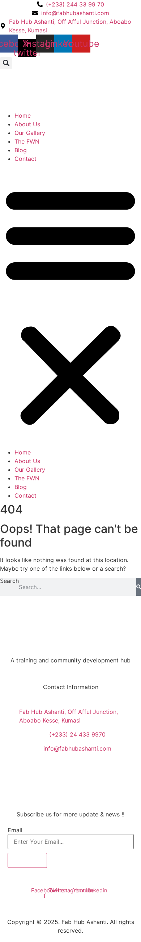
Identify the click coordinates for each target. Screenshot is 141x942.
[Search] (138, 587)
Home (22, 115)
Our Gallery (29, 132)
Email (15, 830)
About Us (27, 124)
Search (9, 581)
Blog (20, 150)
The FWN (26, 141)
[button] (6, 63)
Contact (25, 158)
